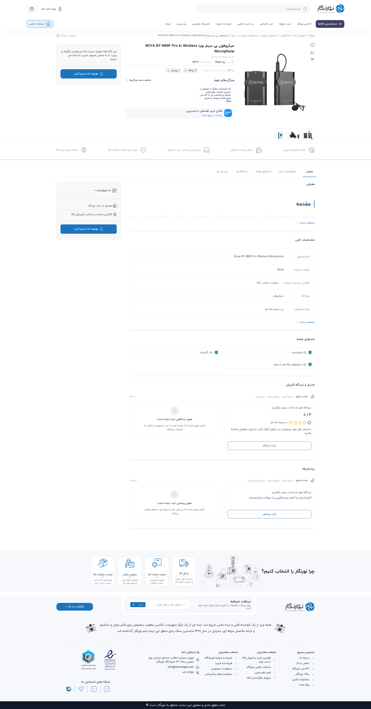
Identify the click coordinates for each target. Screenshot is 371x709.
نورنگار (312, 35)
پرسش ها (222, 171)
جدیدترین (260, 396)
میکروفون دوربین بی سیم (244, 35)
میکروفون (285, 35)
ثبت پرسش (269, 514)
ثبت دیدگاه (269, 445)
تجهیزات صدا (299, 35)
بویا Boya (220, 62)
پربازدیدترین (273, 396)
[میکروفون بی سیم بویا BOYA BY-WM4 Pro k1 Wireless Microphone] (294, 135)
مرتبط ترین (287, 396)
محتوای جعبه (263, 171)
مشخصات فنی (287, 171)
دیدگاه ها (242, 171)
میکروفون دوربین (269, 35)
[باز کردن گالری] (274, 83)
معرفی (309, 171)
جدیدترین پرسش (256, 480)
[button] (313, 45)
